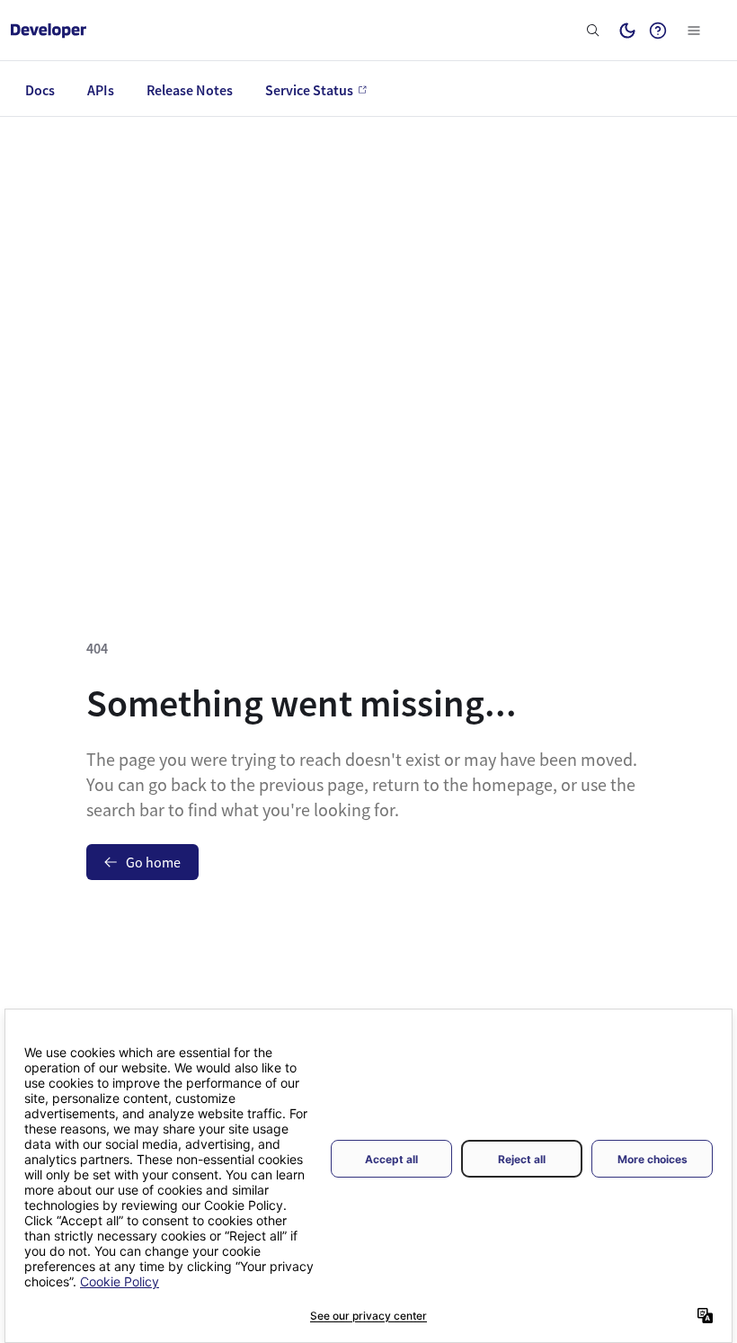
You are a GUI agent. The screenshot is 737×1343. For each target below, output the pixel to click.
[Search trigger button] (593, 30)
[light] (627, 31)
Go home (153, 862)
